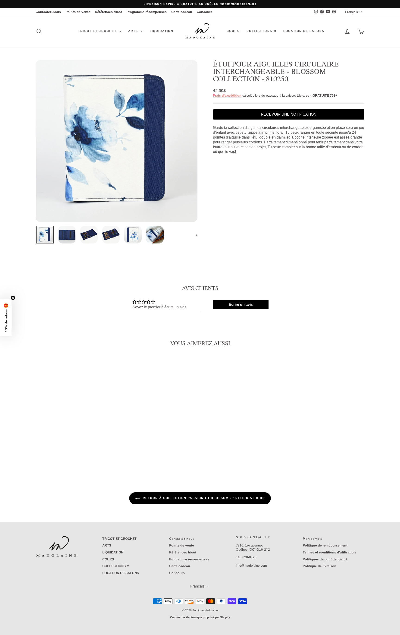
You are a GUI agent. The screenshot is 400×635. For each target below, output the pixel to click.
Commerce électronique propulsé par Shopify (200, 617)
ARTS (133, 31)
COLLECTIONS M (261, 31)
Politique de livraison (319, 566)
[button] (6, 317)
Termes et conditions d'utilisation (329, 552)
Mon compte (312, 538)
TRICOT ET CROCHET (98, 31)
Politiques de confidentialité (325, 559)
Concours (204, 12)
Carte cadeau (181, 12)
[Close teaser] (13, 297)
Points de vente (78, 12)
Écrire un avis (241, 304)
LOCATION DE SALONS (303, 31)
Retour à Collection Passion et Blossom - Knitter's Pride (203, 498)
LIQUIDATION (161, 31)
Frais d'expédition (227, 95)
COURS (233, 31)
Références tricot (108, 12)
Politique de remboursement (325, 545)
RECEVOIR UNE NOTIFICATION (288, 114)
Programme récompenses (147, 12)
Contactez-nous (48, 12)
